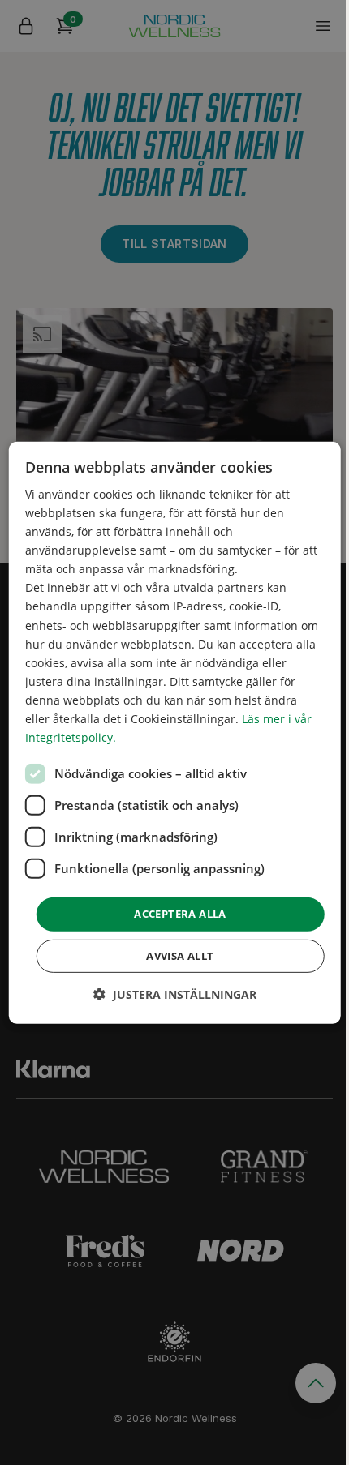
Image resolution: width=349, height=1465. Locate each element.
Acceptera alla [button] (180, 913)
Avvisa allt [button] (179, 956)
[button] (174, 994)
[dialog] (175, 732)
